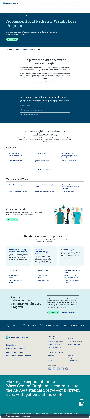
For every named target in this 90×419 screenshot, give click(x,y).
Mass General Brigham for (72, 271)
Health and (54, 347)
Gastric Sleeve (15, 185)
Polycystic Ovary (69, 160)
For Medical (76, 344)
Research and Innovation (16, 2)
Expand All (22, 105)
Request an (55, 341)
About (51, 355)
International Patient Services (68, 312)
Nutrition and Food (14, 276)
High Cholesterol (16, 154)
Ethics (81, 413)
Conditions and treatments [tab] (21, 49)
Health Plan (5, 2)
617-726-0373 (13, 39)
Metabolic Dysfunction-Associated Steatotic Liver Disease (69, 155)
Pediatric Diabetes (42, 276)
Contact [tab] (39, 49)
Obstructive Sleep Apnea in (43, 161)
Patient (11, 345)
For (72, 360)
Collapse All (28, 105)
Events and (54, 344)
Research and (15, 349)
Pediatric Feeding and (15, 281)
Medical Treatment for (18, 191)
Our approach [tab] (10, 49)
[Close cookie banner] (82, 416)
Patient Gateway (69, 2)
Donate (77, 2)
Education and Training (27, 2)
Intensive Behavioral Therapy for (44, 185)
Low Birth (40, 153)
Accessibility (54, 413)
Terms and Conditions (46, 413)
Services (5, 15)
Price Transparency (62, 413)
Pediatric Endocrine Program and (71, 276)
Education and (15, 352)
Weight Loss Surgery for (44, 191)
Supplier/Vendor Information (72, 413)
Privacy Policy (26, 416)
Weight (67, 191)
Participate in (75, 341)
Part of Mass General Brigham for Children (44, 82)
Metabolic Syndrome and (16, 161)
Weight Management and (71, 281)
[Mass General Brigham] (17, 338)
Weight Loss (43, 280)
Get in (71, 339)
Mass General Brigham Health (19, 356)
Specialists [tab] (32, 49)
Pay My (51, 339)
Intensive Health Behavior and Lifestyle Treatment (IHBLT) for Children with (70, 186)
